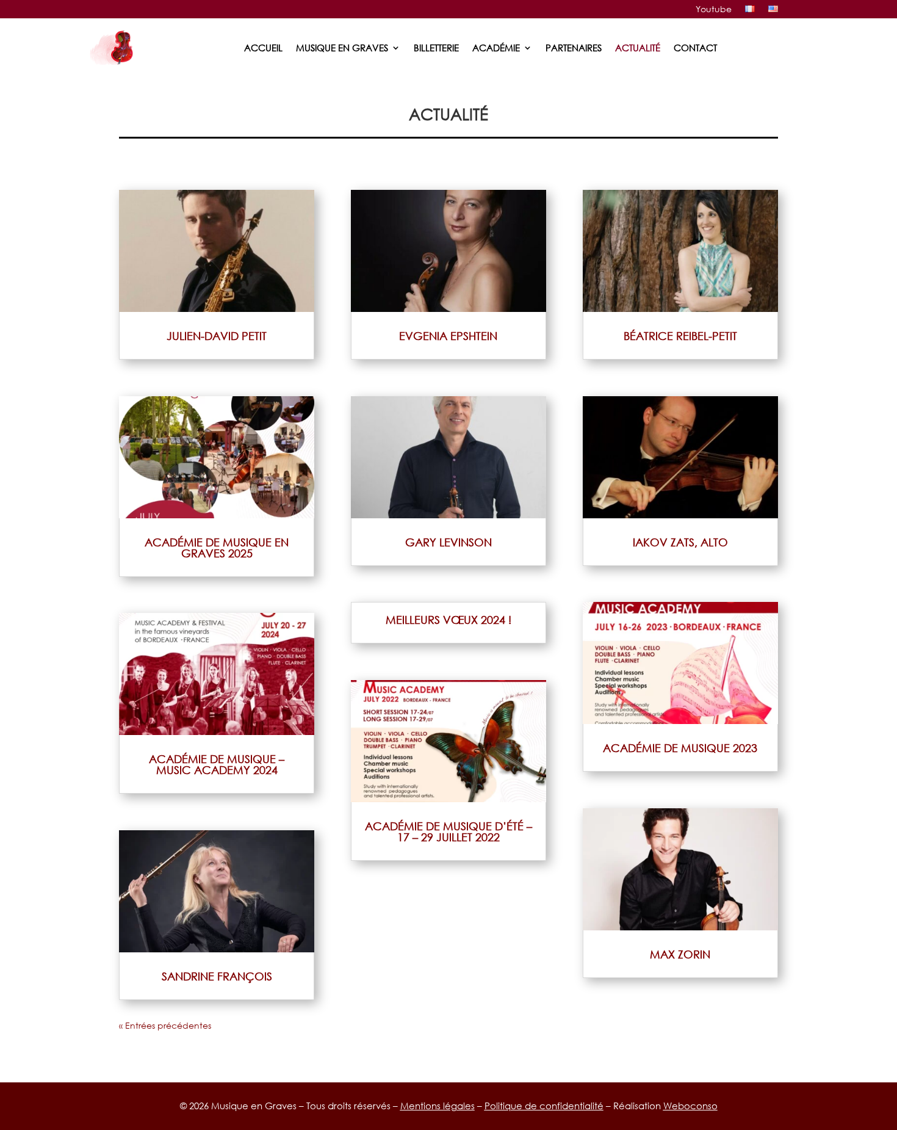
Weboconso (690, 1105)
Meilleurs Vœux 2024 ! (448, 619)
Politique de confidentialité (544, 1105)
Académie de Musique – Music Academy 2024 (216, 764)
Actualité (637, 47)
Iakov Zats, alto (680, 542)
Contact (695, 47)
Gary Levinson (448, 542)
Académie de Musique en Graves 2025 (217, 547)
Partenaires (574, 47)
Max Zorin (680, 954)
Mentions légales (437, 1105)
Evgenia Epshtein (448, 335)
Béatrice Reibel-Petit (680, 335)
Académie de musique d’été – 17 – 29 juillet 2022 (448, 831)
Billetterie (436, 47)
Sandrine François (217, 976)
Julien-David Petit (217, 335)
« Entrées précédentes (165, 1025)
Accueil (263, 47)
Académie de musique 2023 (680, 748)
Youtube (714, 9)
